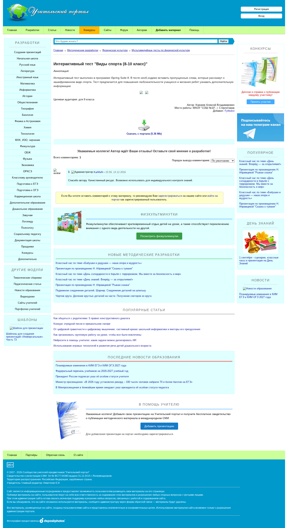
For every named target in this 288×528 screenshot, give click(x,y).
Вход (261, 15)
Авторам (142, 30)
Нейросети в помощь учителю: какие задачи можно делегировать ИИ (94, 340)
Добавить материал (168, 30)
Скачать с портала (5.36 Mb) (144, 133)
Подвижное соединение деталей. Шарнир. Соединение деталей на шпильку (101, 290)
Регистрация (261, 9)
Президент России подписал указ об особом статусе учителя (92, 376)
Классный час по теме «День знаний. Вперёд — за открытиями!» (94, 279)
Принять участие (261, 101)
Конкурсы (89, 30)
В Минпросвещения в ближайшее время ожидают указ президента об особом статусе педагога (112, 387)
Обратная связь (55, 455)
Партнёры (31, 455)
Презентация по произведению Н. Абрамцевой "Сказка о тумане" (94, 268)
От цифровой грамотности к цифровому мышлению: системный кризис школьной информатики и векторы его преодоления (126, 329)
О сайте (78, 455)
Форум (124, 30)
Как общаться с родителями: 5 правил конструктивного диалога (91, 318)
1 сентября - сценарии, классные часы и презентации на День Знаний (258, 260)
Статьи (52, 30)
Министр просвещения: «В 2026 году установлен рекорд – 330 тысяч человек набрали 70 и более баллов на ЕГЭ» (124, 381)
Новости (70, 30)
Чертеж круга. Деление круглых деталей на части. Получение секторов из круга (103, 295)
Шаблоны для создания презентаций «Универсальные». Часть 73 (24, 336)
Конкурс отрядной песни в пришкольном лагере (81, 323)
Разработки (32, 30)
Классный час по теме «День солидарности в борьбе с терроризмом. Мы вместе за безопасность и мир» (118, 274)
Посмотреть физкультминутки (159, 236)
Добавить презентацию (159, 426)
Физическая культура (115, 50)
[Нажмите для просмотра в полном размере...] (141, 93)
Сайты (107, 30)
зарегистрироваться (170, 195)
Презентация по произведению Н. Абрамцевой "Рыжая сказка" (93, 284)
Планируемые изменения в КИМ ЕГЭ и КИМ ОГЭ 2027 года (91, 365)
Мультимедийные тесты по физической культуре (161, 50)
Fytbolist (230, 110)
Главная (12, 30)
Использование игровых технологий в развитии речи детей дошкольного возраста (102, 345)
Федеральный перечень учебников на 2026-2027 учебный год (92, 371)
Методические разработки (82, 50)
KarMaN (98, 172)
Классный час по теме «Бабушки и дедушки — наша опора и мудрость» (99, 263)
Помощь (194, 30)
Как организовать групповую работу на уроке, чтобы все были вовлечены (97, 334)
